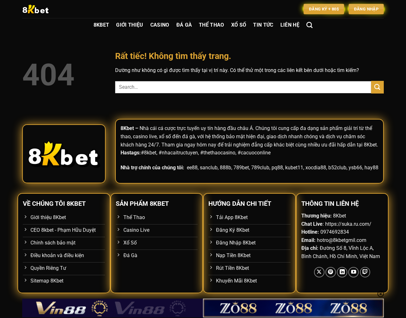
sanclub (209, 168)
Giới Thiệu (129, 25)
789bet (241, 168)
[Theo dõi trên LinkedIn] (342, 272)
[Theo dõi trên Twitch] (365, 272)
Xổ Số (238, 25)
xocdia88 (315, 168)
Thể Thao (211, 25)
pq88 (277, 168)
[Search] (309, 25)
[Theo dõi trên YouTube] (353, 272)
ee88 (192, 168)
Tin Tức (263, 25)
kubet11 (294, 168)
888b (225, 168)
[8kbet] (54, 9)
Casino (159, 25)
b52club (337, 168)
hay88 (371, 168)
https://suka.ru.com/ (348, 224)
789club (260, 168)
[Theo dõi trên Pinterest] (330, 272)
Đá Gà (184, 25)
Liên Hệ (289, 25)
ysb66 (355, 168)
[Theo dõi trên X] (319, 272)
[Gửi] (377, 87)
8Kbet (101, 25)
